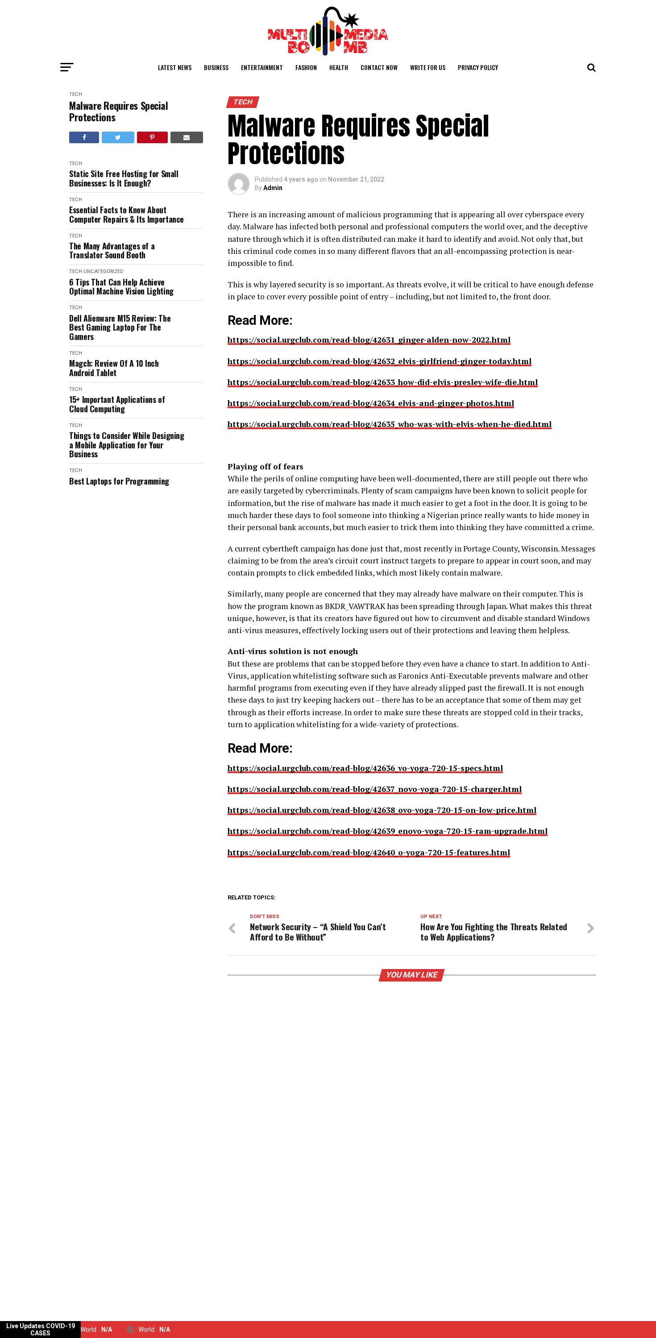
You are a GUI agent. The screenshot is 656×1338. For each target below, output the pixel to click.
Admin (272, 187)
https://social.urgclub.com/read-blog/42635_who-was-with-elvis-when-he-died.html (390, 424)
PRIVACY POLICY (478, 67)
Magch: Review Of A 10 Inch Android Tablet (114, 368)
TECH (75, 94)
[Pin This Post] (152, 137)
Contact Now (379, 67)
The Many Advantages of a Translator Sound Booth (111, 250)
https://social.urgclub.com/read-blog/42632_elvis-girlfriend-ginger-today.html (379, 361)
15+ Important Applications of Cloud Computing (117, 404)
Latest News (174, 67)
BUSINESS (216, 67)
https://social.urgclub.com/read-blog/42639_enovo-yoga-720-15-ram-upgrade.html (388, 831)
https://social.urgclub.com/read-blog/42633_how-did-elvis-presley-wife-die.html (383, 382)
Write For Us (427, 67)
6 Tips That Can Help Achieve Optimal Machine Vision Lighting (121, 287)
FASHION (306, 67)
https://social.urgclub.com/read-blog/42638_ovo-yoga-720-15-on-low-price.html (382, 810)
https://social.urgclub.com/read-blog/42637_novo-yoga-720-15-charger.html (375, 789)
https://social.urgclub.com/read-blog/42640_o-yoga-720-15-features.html (369, 852)
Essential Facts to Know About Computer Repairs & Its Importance (126, 214)
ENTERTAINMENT (262, 67)
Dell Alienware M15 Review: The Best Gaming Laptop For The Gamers (119, 327)
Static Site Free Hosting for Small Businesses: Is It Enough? (124, 178)
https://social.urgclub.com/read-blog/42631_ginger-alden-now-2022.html (369, 340)
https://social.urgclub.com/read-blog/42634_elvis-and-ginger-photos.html (371, 403)
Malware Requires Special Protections (118, 111)
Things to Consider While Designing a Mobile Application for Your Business (126, 445)
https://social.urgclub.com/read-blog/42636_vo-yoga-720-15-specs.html (365, 768)
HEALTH (338, 67)
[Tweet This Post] (118, 137)
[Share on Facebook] (84, 137)
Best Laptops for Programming (119, 481)
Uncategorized (103, 271)
